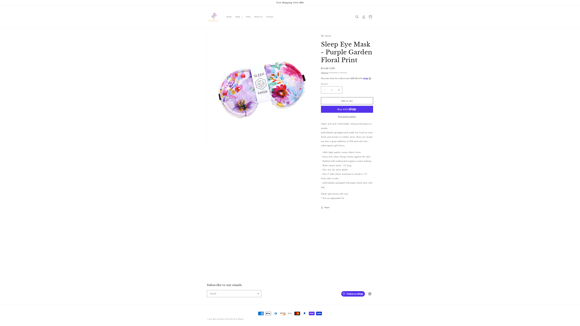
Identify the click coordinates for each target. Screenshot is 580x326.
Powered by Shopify (236, 319)
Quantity (324, 84)
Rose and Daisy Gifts (221, 319)
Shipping (324, 73)
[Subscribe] (258, 293)
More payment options (347, 116)
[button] (239, 17)
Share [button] (327, 207)
